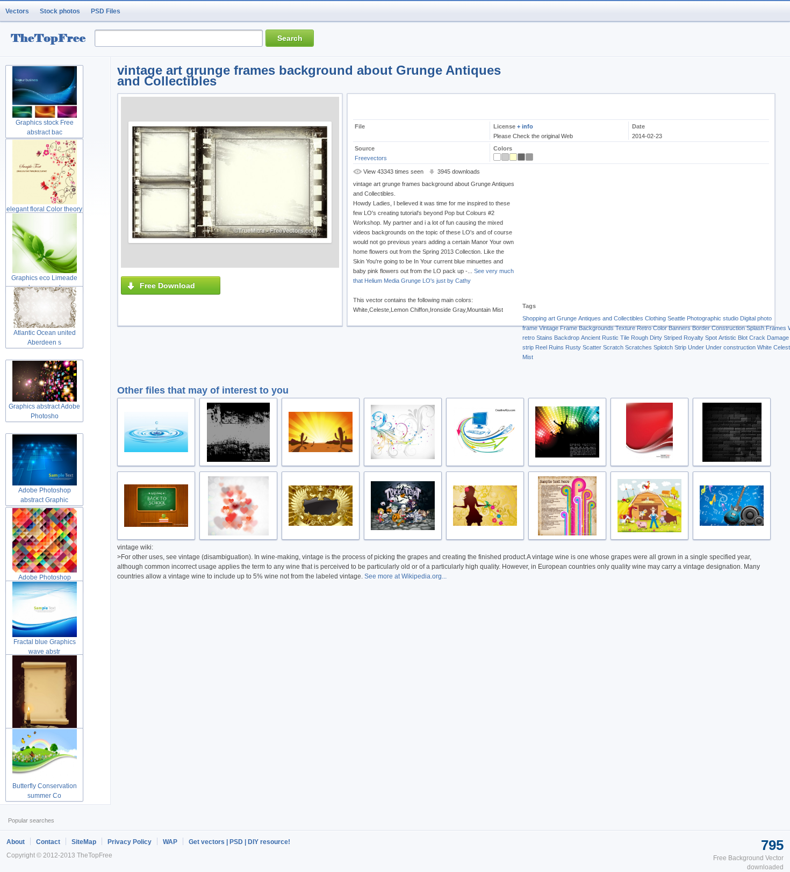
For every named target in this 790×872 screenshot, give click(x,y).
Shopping (534, 318)
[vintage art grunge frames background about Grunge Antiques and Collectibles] (230, 182)
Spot (711, 337)
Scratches (638, 347)
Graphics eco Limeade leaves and (44, 282)
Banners (680, 328)
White (764, 347)
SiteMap (83, 842)
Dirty (656, 337)
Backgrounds (596, 328)
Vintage (548, 328)
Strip (680, 347)
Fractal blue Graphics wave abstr (44, 646)
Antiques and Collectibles (610, 318)
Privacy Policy (129, 842)
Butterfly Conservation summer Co (44, 790)
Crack (757, 337)
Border (701, 328)
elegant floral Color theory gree (44, 214)
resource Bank (51, 39)
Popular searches (31, 820)
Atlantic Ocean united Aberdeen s (44, 337)
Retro (644, 328)
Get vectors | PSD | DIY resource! (239, 842)
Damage (778, 337)
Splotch (663, 347)
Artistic (727, 337)
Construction (728, 328)
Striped (673, 337)
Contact (48, 842)
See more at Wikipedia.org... (405, 576)
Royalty (693, 337)
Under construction (731, 347)
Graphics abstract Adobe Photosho (44, 411)
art (551, 318)
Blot (743, 337)
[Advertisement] (603, 231)
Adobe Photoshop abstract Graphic (44, 495)
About (15, 842)
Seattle (676, 318)
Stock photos (60, 11)
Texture (625, 328)
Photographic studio (712, 318)
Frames (776, 328)
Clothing (655, 318)
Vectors (17, 11)
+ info (525, 126)
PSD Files (105, 11)
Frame (568, 328)
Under (696, 347)
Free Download (167, 285)
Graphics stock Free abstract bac (45, 127)
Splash (755, 328)
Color (660, 328)
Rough (639, 337)
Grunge (567, 318)
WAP (170, 842)
